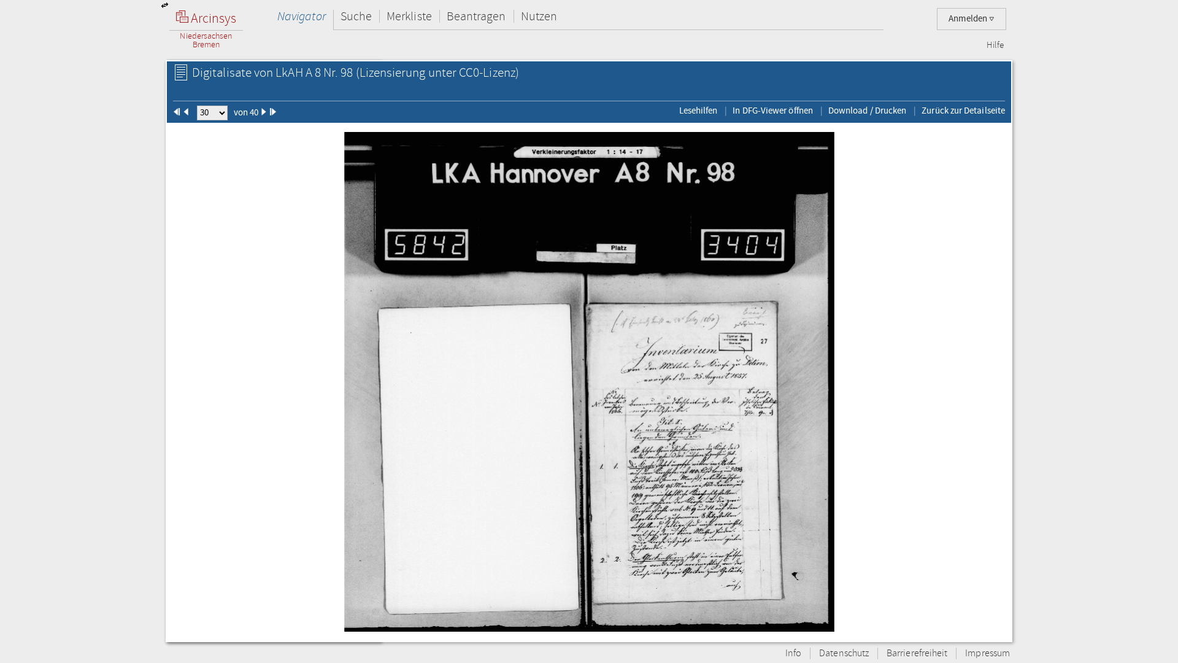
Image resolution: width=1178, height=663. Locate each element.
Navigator (301, 16)
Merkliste (409, 16)
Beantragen (476, 16)
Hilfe (995, 45)
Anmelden (969, 19)
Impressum (987, 653)
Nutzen (539, 16)
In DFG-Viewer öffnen (773, 110)
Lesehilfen (698, 110)
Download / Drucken (867, 110)
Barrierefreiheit (917, 653)
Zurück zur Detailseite (963, 110)
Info (793, 653)
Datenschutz (844, 653)
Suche (356, 16)
